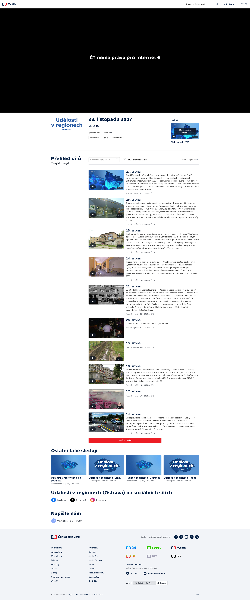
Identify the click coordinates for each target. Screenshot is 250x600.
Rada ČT (92, 564)
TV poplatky (56, 556)
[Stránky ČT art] (152, 557)
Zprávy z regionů (118, 138)
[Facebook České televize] (181, 537)
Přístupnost (98, 594)
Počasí (54, 568)
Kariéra (92, 568)
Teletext (55, 560)
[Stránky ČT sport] (154, 548)
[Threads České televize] (197, 537)
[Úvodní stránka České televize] (65, 537)
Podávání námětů (96, 572)
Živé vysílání (56, 552)
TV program (56, 547)
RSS (197, 594)
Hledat (217, 4)
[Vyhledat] (117, 160)
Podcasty (55, 564)
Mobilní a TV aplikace (60, 577)
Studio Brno (94, 556)
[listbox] (150, 583)
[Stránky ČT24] (131, 548)
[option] (139, 583)
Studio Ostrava (95, 560)
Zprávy (105, 138)
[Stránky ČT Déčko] (130, 557)
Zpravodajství (95, 138)
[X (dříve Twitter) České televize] (192, 537)
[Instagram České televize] (176, 537)
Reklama (92, 552)
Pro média (93, 547)
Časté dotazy (94, 577)
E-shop (54, 572)
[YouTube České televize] (186, 537)
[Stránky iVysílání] (178, 548)
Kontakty (93, 581)
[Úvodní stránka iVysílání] (12, 4)
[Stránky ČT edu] (176, 557)
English (70, 594)
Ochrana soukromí (83, 594)
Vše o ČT (54, 581)
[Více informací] (158, 58)
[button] (185, 132)
